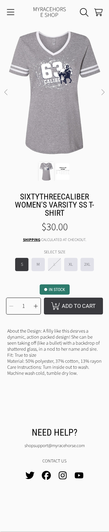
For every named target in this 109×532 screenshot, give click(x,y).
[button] (10, 12)
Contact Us (54, 461)
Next (102, 92)
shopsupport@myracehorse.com (55, 446)
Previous (6, 92)
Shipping (31, 240)
